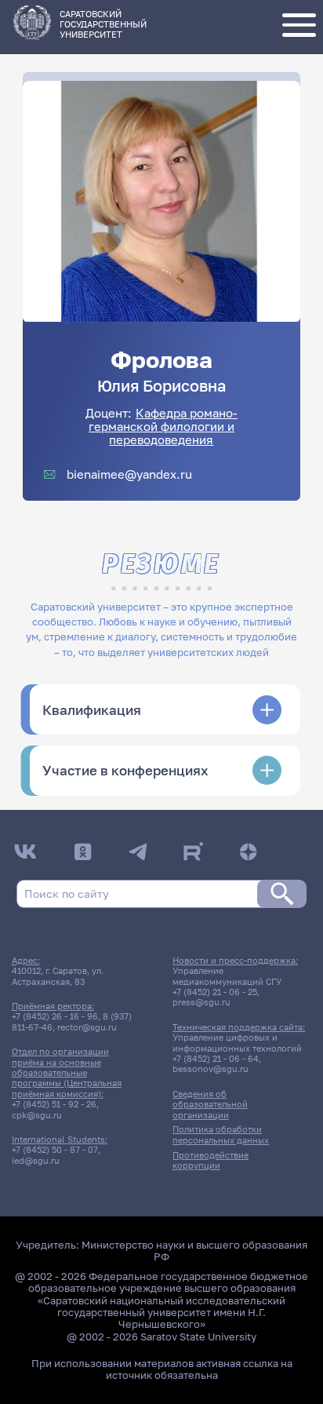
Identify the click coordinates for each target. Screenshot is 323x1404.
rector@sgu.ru (87, 1027)
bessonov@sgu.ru (210, 1068)
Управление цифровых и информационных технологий (237, 1042)
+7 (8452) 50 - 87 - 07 (55, 1149)
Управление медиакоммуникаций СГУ (226, 975)
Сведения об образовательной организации (210, 1104)
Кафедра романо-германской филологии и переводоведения (163, 427)
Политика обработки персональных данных (220, 1134)
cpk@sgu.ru (37, 1115)
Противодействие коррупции (210, 1160)
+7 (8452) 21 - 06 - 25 (214, 991)
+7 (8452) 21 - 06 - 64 (215, 1058)
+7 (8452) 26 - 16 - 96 (55, 1016)
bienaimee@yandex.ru (129, 474)
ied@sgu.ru (36, 1160)
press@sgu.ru (201, 1002)
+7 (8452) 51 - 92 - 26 (54, 1104)
